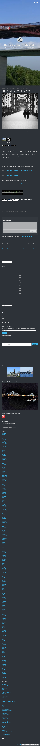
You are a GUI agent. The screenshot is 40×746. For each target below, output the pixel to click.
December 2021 (4, 506)
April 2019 (3, 548)
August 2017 (4, 575)
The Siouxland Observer (6, 734)
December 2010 (4, 674)
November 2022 (4, 492)
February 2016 (4, 598)
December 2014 (4, 617)
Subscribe (4, 332)
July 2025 (3, 450)
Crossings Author (4, 723)
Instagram (25, 131)
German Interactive (5, 683)
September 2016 (4, 589)
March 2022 (4, 502)
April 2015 (3, 611)
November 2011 (4, 664)
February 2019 (4, 551)
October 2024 (4, 462)
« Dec (3, 256)
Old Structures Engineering (6, 706)
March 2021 (4, 518)
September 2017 (4, 573)
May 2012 (3, 657)
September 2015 (4, 605)
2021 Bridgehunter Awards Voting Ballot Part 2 (15, 173)
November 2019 (4, 539)
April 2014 (3, 627)
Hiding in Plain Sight (5, 702)
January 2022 (4, 505)
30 (33, 251)
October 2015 (4, 603)
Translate (9, 306)
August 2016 (4, 590)
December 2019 (4, 538)
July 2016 (3, 592)
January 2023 (4, 489)
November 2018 (4, 555)
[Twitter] (20, 278)
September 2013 (4, 636)
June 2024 (3, 467)
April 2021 (3, 517)
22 (28, 250)
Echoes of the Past (5, 718)
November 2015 (4, 602)
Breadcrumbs (4, 690)
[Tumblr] (20, 298)
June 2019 (3, 546)
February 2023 (4, 488)
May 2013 (3, 642)
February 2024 (4, 472)
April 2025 (3, 454)
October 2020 (4, 525)
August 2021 (4, 512)
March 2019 (4, 550)
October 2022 (4, 493)
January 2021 (4, 521)
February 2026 (4, 441)
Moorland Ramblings (5, 709)
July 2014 (3, 623)
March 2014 (4, 628)
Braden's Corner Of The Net (6, 685)
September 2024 (4, 463)
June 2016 (3, 593)
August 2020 (4, 527)
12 (12, 248)
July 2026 (3, 434)
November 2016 (4, 586)
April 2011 (3, 672)
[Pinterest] (20, 283)
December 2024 (4, 459)
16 (33, 248)
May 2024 (3, 468)
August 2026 (4, 433)
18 (7, 250)
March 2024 (4, 471)
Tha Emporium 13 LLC (5, 704)
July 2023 (3, 481)
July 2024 (3, 466)
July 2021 (3, 513)
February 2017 (4, 582)
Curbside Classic (4, 688)
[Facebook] (20, 275)
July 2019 (3, 544)
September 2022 (4, 494)
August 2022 (4, 496)
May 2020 (3, 531)
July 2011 (3, 668)
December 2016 (4, 585)
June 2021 (3, 514)
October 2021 (4, 509)
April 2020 (3, 533)
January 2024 (4, 473)
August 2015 (4, 606)
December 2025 (4, 443)
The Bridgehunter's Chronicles (20, 45)
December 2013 (4, 632)
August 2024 (4, 464)
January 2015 (4, 615)
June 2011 (3, 669)
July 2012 (3, 655)
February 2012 (4, 661)
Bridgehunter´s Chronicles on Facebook (9, 348)
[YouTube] (20, 290)
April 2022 (3, 501)
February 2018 (4, 567)
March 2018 (4, 565)
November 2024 (4, 460)
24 (2, 251)
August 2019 (4, 543)
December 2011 (4, 663)
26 (12, 251)
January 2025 (4, 458)
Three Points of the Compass (6, 711)
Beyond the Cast (4, 717)
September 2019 (4, 542)
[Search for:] (7, 262)
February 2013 (4, 645)
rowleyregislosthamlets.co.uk (7, 710)
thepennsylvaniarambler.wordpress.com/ (8, 701)
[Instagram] (20, 280)
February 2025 (4, 456)
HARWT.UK (3, 705)
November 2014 (4, 618)
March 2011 (4, 673)
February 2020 (4, 535)
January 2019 (4, 552)
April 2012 (3, 659)
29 (28, 251)
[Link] (3, 738)
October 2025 (4, 446)
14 (23, 248)
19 (12, 250)
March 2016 (4, 597)
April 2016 (3, 596)
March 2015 (4, 613)
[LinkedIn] (20, 285)
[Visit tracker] (2, 312)
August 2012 (4, 653)
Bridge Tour (13, 88)
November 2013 (4, 634)
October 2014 (4, 619)
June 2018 (3, 561)
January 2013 (4, 647)
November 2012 (4, 649)
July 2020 (3, 529)
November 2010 (4, 676)
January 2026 (4, 442)
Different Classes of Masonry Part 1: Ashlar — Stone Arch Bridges (14, 211)
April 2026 (3, 438)
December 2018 (4, 554)
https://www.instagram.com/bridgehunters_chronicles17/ (15, 183)
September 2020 (4, 526)
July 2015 (3, 607)
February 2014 (4, 630)
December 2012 (4, 648)
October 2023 (4, 477)
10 (2, 248)
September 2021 (4, 510)
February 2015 (4, 614)
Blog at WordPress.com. (20, 744)
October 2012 (4, 651)
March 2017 (4, 581)
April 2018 (3, 564)
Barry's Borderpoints (5, 726)
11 (7, 248)
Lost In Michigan (4, 727)
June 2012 (3, 656)
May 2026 (3, 437)
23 (33, 250)
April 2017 (3, 580)
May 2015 (3, 610)
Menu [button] (37, 2)
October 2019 (4, 540)
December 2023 (4, 475)
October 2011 (4, 665)
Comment (33, 231)
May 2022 (3, 500)
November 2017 (4, 571)
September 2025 (4, 447)
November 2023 (4, 476)
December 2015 (4, 601)
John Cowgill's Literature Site (6, 722)
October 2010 (4, 677)
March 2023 (4, 487)
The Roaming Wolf (5, 715)
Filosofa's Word (4, 725)
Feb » (5, 256)
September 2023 (4, 479)
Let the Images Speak (5, 721)
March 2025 (4, 455)
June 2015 (3, 609)
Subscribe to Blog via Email (7, 326)
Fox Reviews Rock (5, 696)
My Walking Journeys (5, 714)
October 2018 (4, 556)
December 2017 (4, 569)
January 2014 (4, 631)
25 (7, 251)
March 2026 (4, 439)
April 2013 (3, 643)
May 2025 (3, 452)
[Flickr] (20, 293)
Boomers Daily (4, 730)
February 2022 (4, 504)
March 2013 (4, 644)
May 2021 (3, 515)
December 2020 (4, 522)
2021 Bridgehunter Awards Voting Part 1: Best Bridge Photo (18, 170)
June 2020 (3, 530)
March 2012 (4, 660)
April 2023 (3, 485)
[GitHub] (20, 288)
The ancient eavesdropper (6, 692)
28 (23, 251)
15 (28, 248)
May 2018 (3, 563)
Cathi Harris (4, 684)
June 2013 (3, 640)
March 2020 (4, 534)
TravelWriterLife (4, 713)
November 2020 (4, 523)
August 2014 (4, 622)
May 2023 (3, 484)
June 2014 (3, 624)
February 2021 (4, 519)
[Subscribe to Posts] (3, 417)
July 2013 (3, 639)
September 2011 (4, 666)
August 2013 (4, 638)
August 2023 (4, 480)
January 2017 (4, 584)
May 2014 (3, 626)
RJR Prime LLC (4, 693)
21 (23, 250)
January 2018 (4, 568)
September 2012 (4, 652)
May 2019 (3, 547)
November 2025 (4, 445)
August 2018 (4, 559)
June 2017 (3, 577)
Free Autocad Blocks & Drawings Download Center (10, 731)
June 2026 (3, 435)
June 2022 (3, 498)
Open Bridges (4, 700)
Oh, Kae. (3, 698)
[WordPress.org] (20, 296)
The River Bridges (5, 729)
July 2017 (3, 576)
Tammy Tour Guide (5, 719)
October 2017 (4, 572)
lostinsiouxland (4, 732)
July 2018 (3, 560)
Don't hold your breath (5, 694)
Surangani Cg (4, 689)
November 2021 (4, 508)
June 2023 (3, 483)
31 (2, 253)
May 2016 (3, 594)
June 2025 (3, 451)
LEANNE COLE (4, 697)
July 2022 (3, 497)
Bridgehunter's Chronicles (6, 88)
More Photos (4, 377)
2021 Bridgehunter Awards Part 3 (12, 175)
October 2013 (4, 635)
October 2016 (4, 588)
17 (2, 250)
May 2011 (3, 670)
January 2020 (4, 536)
